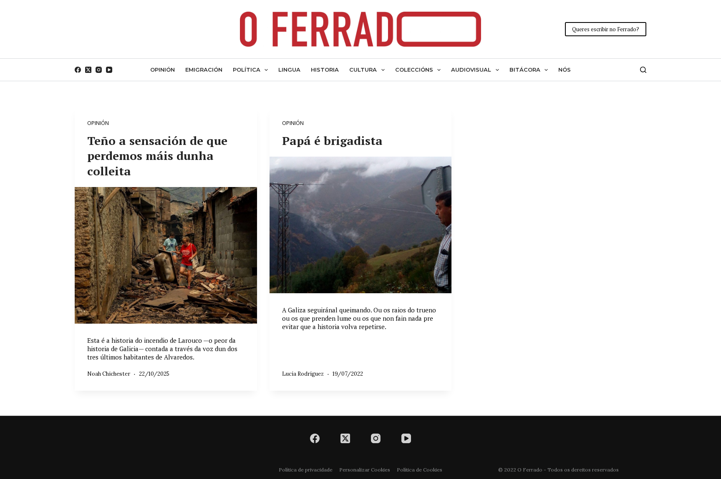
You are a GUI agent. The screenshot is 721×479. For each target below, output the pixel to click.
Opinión (162, 69)
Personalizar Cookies (364, 470)
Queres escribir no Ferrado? (605, 29)
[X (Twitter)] (88, 70)
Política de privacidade (306, 470)
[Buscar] (643, 70)
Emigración (203, 69)
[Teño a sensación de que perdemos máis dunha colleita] (166, 255)
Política (246, 69)
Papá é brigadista (332, 140)
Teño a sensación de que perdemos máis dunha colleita (157, 156)
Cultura (363, 69)
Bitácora (524, 69)
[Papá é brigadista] (361, 225)
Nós (564, 69)
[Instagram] (99, 70)
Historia (325, 69)
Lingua (289, 69)
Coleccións (414, 69)
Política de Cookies (419, 470)
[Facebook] (78, 70)
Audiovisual (471, 69)
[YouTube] (109, 70)
